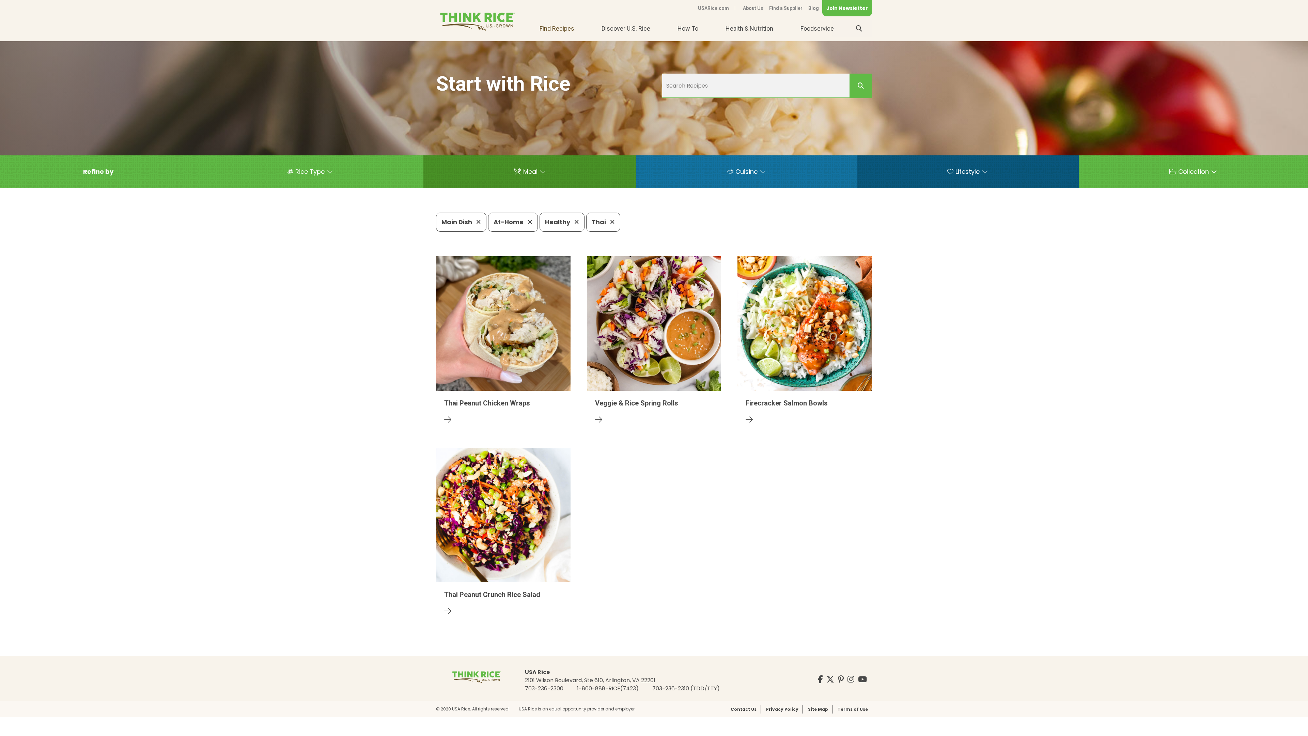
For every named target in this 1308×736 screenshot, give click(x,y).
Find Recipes (557, 28)
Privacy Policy (782, 709)
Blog (813, 8)
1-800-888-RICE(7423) (608, 688)
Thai (599, 222)
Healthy (558, 222)
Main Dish (457, 222)
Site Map (818, 709)
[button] (98, 172)
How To (688, 28)
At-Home (509, 222)
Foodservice (817, 28)
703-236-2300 (544, 688)
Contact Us (744, 709)
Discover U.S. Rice (626, 28)
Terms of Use (853, 709)
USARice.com (713, 8)
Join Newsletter (847, 8)
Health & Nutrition (749, 28)
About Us (753, 8)
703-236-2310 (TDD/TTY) (686, 688)
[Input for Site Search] (859, 28)
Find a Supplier (786, 8)
